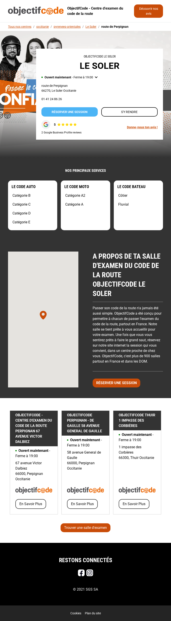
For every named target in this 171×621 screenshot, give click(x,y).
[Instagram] (89, 572)
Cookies (75, 613)
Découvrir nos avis (148, 11)
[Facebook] (81, 572)
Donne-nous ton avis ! (142, 127)
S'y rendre (129, 112)
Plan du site (93, 613)
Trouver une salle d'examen (85, 528)
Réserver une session (70, 112)
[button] (69, 77)
